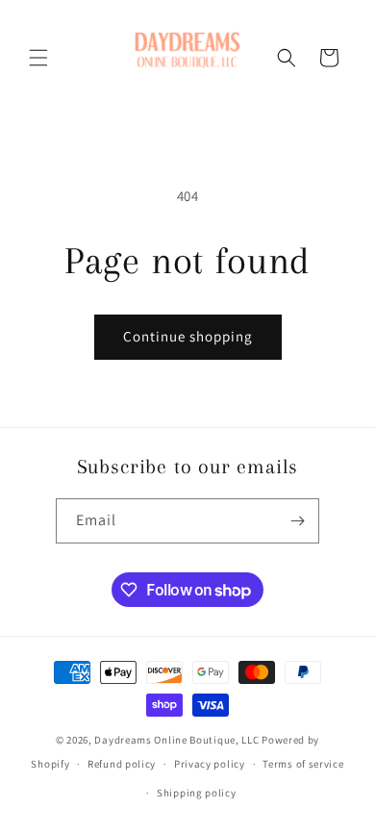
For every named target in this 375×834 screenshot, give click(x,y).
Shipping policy (197, 792)
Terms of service (302, 764)
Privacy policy (209, 764)
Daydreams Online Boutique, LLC (176, 739)
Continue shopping (188, 336)
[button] (38, 58)
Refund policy (122, 764)
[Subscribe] (297, 520)
